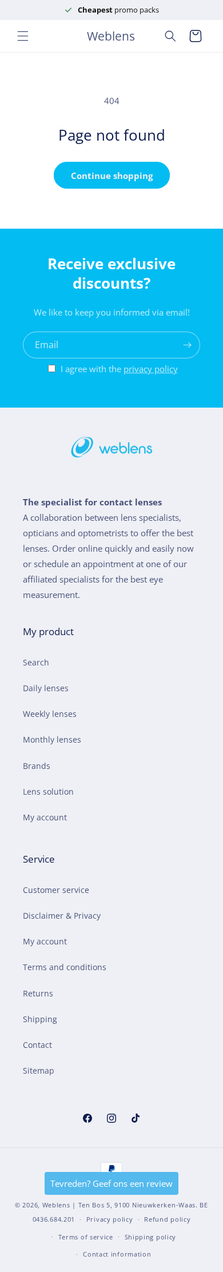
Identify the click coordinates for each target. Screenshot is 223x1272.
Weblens (56, 1205)
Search (36, 662)
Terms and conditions (64, 967)
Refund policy (167, 1219)
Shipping (40, 1019)
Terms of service (85, 1237)
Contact (37, 1044)
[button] (22, 36)
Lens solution (48, 791)
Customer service (56, 889)
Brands (36, 765)
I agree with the (119, 368)
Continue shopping (112, 175)
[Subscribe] (187, 345)
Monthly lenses (52, 739)
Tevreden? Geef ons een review (111, 1183)
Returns (38, 993)
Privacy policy (109, 1219)
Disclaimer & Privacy (62, 915)
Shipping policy (151, 1237)
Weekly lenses (50, 713)
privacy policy (151, 368)
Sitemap (38, 1070)
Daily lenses (46, 688)
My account (45, 817)
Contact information (117, 1254)
